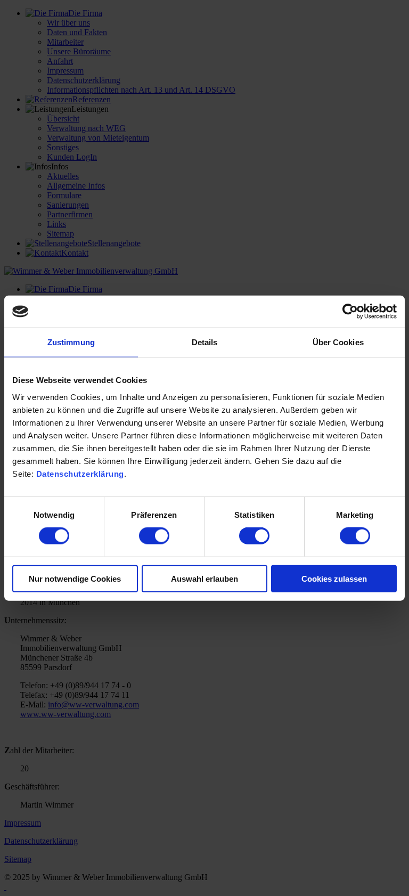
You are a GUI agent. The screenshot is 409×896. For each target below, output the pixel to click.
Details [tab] (205, 342)
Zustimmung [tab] (71, 342)
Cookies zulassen (334, 578)
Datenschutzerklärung (80, 473)
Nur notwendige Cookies (75, 578)
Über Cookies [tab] (338, 342)
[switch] (154, 535)
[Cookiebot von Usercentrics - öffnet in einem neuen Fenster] (350, 312)
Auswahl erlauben (204, 578)
